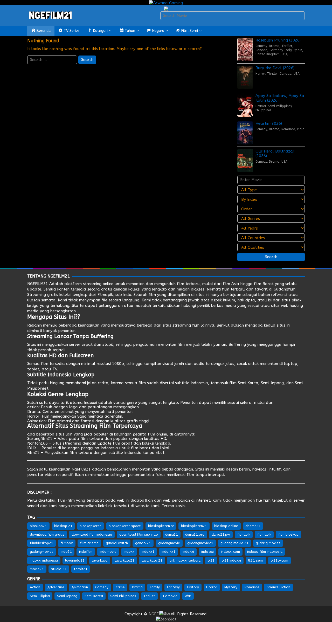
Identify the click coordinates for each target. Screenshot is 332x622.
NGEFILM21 (37, 283)
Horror (260, 73)
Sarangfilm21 (39, 438)
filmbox (66, 543)
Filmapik (105, 294)
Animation (36, 421)
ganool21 (143, 543)
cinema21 (253, 526)
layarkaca (99, 560)
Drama (274, 46)
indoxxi (188, 552)
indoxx (129, 552)
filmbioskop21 (41, 543)
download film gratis (47, 534)
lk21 (211, 560)
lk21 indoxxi (231, 560)
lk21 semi (256, 560)
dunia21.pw (221, 534)
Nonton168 (37, 443)
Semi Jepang (272, 383)
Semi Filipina (40, 596)
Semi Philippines (280, 106)
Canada (261, 50)
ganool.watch (117, 543)
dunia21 (171, 534)
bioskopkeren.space (125, 526)
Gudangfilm (284, 289)
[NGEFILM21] (50, 15)
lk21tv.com (279, 560)
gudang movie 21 (234, 543)
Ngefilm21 (81, 469)
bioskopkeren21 (194, 526)
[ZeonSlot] (166, 619)
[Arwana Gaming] (166, 2)
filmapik (243, 534)
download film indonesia (92, 534)
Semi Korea (248, 383)
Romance (288, 129)
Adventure (55, 587)
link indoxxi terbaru (185, 560)
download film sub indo (138, 534)
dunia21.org (194, 534)
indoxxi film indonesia (264, 552)
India (301, 129)
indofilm (85, 552)
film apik (264, 534)
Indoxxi (90, 402)
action (33, 407)
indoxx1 (148, 552)
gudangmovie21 (200, 543)
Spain (298, 50)
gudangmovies (41, 552)
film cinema (89, 543)
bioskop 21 (63, 526)
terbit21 (80, 569)
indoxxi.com (230, 552)
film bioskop (288, 534)
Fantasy (173, 587)
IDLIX (32, 448)
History (193, 587)
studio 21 (59, 569)
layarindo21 (75, 560)
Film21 (33, 452)
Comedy (261, 46)
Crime (120, 587)
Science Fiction (278, 587)
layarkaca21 (124, 560)
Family (155, 587)
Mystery (230, 587)
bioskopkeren (90, 526)
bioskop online (226, 526)
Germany (276, 50)
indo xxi (207, 552)
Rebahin (34, 325)
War (188, 596)
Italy (288, 50)
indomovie (108, 552)
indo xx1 (168, 552)
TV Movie (169, 596)
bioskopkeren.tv (161, 526)
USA (285, 54)
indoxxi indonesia (44, 560)
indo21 (66, 552)
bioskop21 (38, 526)
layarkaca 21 (152, 560)
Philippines (263, 110)
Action (35, 587)
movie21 (37, 569)
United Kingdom (267, 54)
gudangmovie (169, 543)
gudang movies (268, 543)
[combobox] (232, 15)
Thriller (286, 46)
